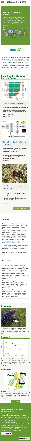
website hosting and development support (14, 242)
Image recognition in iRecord (13, 103)
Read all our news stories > (21, 208)
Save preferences (6, 433)
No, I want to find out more (7, 411)
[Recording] (13, 317)
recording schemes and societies (10, 225)
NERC (14, 64)
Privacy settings (15, 401)
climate (10, 295)
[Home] (17, 2)
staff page (18, 254)
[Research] (14, 348)
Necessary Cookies (7, 414)
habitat (16, 295)
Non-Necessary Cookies (8, 422)
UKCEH (10, 61)
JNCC (10, 59)
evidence (18, 291)
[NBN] (15, 50)
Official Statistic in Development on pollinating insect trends (15, 200)
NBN (21, 69)
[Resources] (15, 381)
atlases (4, 236)
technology (19, 245)
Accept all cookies (24, 438)
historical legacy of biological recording (14, 265)
